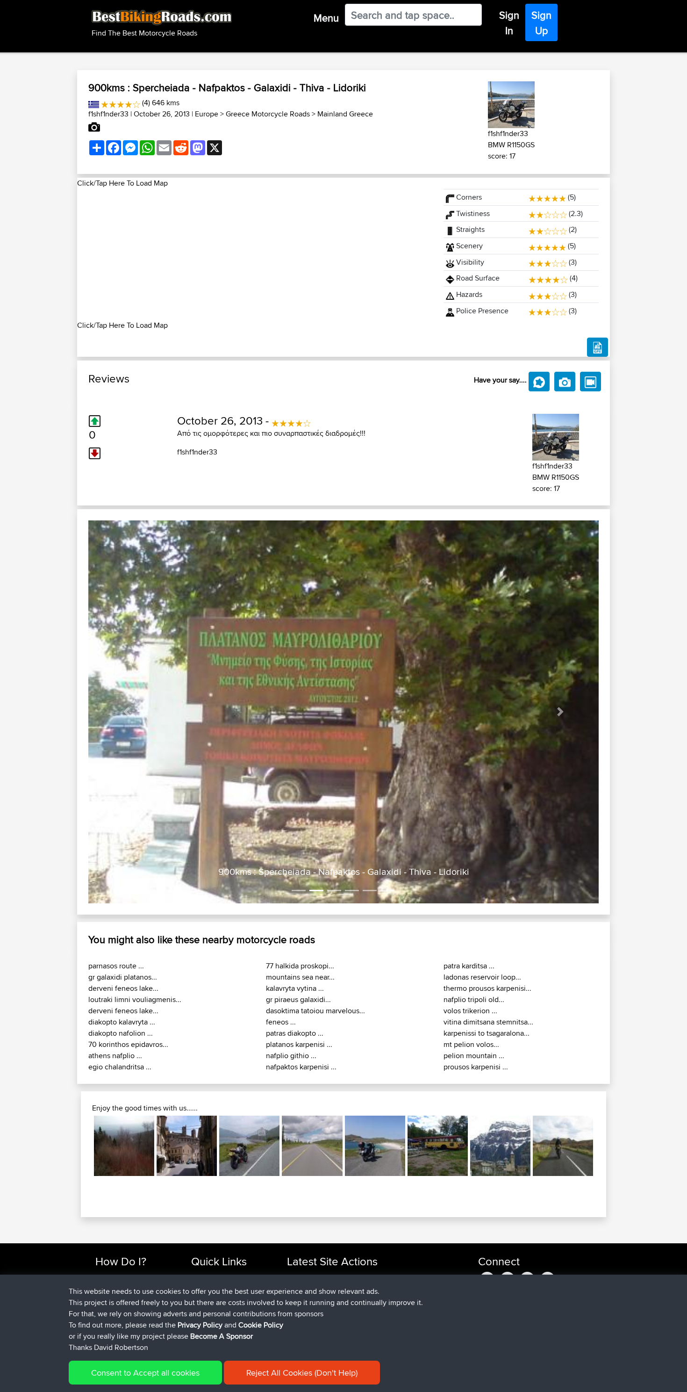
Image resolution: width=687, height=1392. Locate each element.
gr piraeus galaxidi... (298, 999)
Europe (206, 113)
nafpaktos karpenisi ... (301, 1066)
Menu (326, 17)
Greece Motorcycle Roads (268, 113)
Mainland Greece (345, 113)
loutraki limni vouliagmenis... (134, 999)
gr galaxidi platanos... (122, 977)
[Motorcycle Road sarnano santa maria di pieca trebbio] (187, 1146)
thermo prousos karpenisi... (487, 988)
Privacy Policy (200, 1325)
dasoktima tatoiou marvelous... (315, 1010)
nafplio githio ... (291, 1055)
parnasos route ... (116, 965)
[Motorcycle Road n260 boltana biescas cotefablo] (500, 1146)
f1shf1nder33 (108, 113)
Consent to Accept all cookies (145, 1372)
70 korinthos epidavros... (128, 1044)
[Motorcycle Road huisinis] (375, 1146)
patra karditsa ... (469, 965)
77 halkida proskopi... (300, 965)
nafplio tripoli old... (474, 999)
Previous (80, 1146)
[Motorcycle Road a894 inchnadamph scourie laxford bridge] (249, 1146)
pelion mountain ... (474, 1055)
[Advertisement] (254, 254)
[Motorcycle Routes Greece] (93, 102)
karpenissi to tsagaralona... (487, 1033)
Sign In (509, 22)
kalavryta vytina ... (295, 988)
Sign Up (541, 22)
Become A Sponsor (221, 1336)
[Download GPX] (597, 347)
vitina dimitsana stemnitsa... (488, 1022)
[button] (126, 711)
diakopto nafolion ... (120, 1033)
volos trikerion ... (470, 1010)
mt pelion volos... (471, 1044)
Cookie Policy (260, 1325)
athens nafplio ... (115, 1055)
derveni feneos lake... (123, 988)
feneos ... (281, 1022)
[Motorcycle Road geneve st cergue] (124, 1146)
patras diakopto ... (294, 1033)
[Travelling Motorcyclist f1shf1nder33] (511, 103)
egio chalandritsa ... (119, 1066)
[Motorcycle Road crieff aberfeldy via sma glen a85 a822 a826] (563, 1146)
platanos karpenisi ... (299, 1044)
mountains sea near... (300, 977)
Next (607, 1146)
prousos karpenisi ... (476, 1066)
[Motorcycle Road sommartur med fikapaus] (438, 1146)
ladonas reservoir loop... (482, 977)
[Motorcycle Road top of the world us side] (312, 1146)
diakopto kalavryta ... (121, 1022)
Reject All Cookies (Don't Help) (302, 1372)
